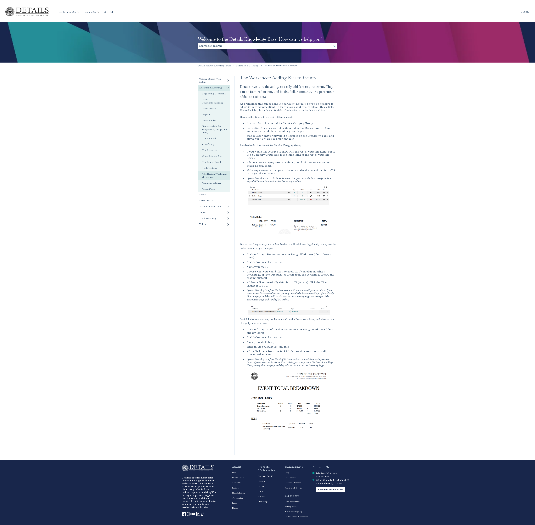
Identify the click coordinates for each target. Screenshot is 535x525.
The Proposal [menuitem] (209, 138)
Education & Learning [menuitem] (210, 87)
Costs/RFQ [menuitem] (208, 144)
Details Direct (238, 477)
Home (235, 472)
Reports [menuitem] (206, 114)
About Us (236, 482)
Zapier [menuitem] (202, 212)
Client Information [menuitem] (212, 156)
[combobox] (265, 45)
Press (234, 503)
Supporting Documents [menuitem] (214, 93)
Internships (263, 501)
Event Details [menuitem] (209, 108)
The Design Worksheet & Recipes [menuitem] (214, 175)
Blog (287, 472)
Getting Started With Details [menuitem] (210, 80)
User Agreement (292, 501)
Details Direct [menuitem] (206, 200)
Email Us (524, 12)
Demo (261, 486)
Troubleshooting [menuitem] (208, 218)
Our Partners (290, 477)
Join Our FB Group (293, 488)
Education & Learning (247, 65)
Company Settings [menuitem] (211, 182)
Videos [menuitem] (202, 224)
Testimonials (237, 498)
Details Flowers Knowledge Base (214, 65)
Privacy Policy (291, 506)
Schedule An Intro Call (330, 489)
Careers (261, 496)
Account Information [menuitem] (210, 206)
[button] (228, 79)
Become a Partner (293, 482)
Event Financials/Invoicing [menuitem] (212, 101)
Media (235, 508)
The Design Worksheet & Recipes (280, 65)
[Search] (334, 45)
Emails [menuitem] (202, 194)
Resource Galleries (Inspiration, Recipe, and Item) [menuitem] (214, 129)
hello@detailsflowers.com (327, 473)
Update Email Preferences (296, 516)
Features (235, 488)
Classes (261, 481)
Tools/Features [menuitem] (209, 167)
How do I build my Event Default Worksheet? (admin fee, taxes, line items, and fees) (282, 110)
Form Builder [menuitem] (209, 120)
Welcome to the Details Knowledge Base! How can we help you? (260, 39)
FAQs (260, 491)
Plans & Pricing (238, 493)
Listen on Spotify (265, 476)
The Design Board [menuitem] (211, 162)
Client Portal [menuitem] (208, 188)
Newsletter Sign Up (293, 511)
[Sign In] (108, 12)
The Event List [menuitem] (209, 150)
